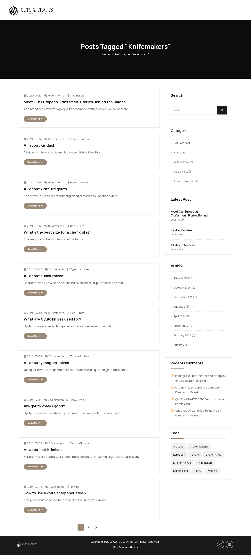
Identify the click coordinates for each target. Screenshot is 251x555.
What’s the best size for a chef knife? (57, 232)
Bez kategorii (182, 143)
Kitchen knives (182, 462)
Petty (198, 470)
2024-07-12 (34, 226)
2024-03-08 (34, 443)
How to (74, 486)
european (179, 454)
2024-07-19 (34, 182)
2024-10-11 (177, 234)
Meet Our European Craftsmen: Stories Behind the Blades (75, 101)
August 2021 (181, 345)
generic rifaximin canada (191, 399)
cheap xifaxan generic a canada (196, 387)
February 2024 (182, 335)
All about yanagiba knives (46, 362)
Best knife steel (182, 230)
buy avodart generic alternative (196, 411)
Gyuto (195, 454)
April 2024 (180, 316)
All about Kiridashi (40, 145)
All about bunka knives (43, 275)
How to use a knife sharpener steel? (55, 492)
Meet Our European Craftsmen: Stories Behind (189, 213)
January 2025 (182, 278)
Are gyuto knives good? (44, 406)
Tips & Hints (76, 226)
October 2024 (182, 287)
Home (106, 54)
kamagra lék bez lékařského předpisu (200, 376)
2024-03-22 (34, 356)
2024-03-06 (34, 486)
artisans (178, 446)
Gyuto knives (213, 454)
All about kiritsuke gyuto (45, 188)
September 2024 (184, 297)
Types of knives (79, 139)
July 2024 (179, 306)
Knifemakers (77, 95)
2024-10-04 (34, 139)
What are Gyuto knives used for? (52, 319)
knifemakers (205, 462)
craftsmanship (199, 446)
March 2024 (181, 325)
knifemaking (180, 470)
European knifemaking (192, 380)
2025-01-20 (34, 95)
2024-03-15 (34, 400)
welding (212, 470)
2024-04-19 (34, 313)
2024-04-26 (34, 269)
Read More (34, 118)
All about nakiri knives (43, 449)
